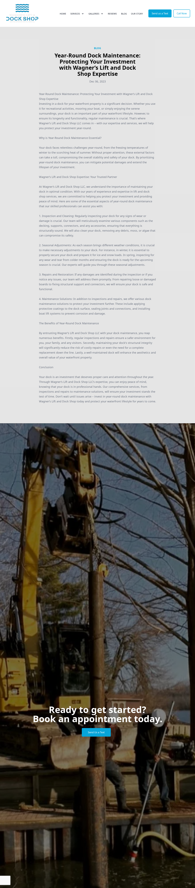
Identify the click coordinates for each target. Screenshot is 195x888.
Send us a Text (160, 13)
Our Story (137, 13)
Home (63, 13)
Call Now (182, 13)
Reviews (112, 13)
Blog (124, 13)
